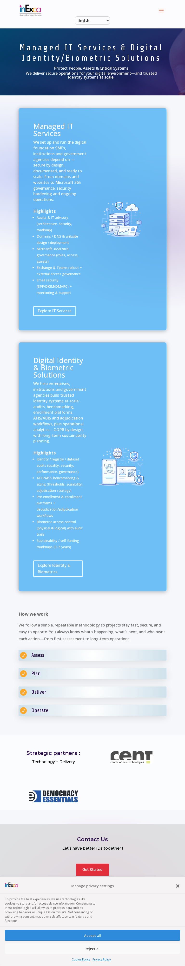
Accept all (92, 935)
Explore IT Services (55, 310)
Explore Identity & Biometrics (54, 568)
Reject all (92, 948)
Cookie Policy (81, 959)
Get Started (92, 869)
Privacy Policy (101, 959)
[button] (177, 886)
